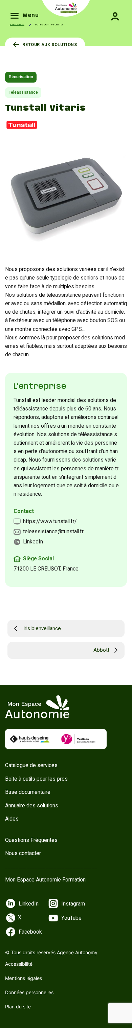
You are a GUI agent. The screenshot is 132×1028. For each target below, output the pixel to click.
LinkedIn (33, 541)
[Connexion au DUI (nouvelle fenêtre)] (112, 11)
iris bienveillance (42, 628)
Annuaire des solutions (31, 805)
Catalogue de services (31, 765)
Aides (12, 818)
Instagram (73, 903)
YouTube (71, 918)
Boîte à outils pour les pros (36, 779)
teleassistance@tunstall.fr (53, 531)
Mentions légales (23, 978)
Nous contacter (23, 853)
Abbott (101, 650)
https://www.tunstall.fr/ (50, 521)
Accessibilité (18, 964)
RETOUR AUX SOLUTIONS (49, 44)
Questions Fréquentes (31, 840)
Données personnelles (29, 992)
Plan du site (18, 1006)
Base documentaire (27, 792)
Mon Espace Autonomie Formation (45, 879)
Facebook (30, 932)
